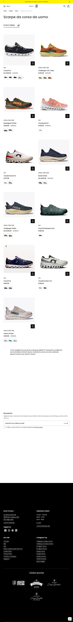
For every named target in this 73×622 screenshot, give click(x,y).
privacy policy (39, 427)
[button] (32, 6)
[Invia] (66, 423)
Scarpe (11, 11)
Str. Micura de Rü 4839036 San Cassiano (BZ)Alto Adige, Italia (11, 517)
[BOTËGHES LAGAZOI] (36, 6)
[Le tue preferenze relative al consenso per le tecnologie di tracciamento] (70, 619)
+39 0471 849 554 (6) (43, 526)
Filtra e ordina (9, 25)
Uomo (16, 11)
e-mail (38, 523)
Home (5, 11)
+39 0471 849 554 (9, 523)
